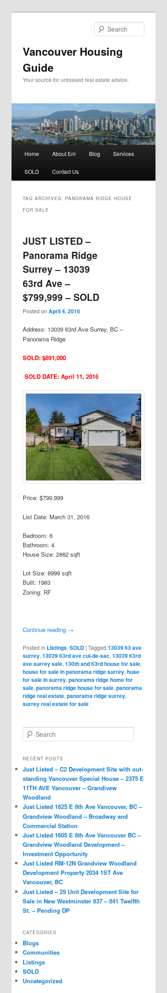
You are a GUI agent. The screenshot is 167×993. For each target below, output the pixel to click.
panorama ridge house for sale (75, 688)
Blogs (31, 943)
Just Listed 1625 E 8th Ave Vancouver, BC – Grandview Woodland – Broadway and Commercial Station (82, 815)
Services (123, 153)
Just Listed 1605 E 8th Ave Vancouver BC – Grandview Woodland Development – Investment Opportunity (82, 844)
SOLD (31, 171)
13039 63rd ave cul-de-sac (76, 656)
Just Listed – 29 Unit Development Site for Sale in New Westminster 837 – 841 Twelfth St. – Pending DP (81, 901)
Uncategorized (42, 981)
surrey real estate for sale (56, 704)
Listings (57, 648)
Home (31, 153)
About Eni (64, 153)
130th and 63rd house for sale (102, 664)
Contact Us (65, 171)
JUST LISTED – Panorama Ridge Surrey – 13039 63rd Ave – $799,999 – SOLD (61, 269)
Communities (41, 952)
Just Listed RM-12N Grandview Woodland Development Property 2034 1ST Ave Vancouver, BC (80, 872)
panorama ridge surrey (96, 696)
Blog (94, 153)
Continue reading (48, 629)
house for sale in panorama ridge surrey (73, 672)
